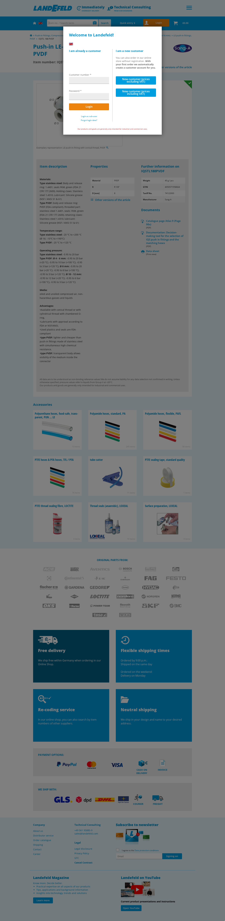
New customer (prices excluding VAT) (136, 80)
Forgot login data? (89, 120)
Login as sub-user (89, 116)
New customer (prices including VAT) (136, 92)
